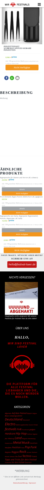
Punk (33, 447)
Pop (27, 447)
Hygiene (35, 434)
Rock (22, 451)
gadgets (32, 429)
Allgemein (8, 413)
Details (22, 189)
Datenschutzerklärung (20, 483)
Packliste (16, 447)
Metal (17, 442)
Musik (26, 442)
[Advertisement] (22, 122)
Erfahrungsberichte (22, 425)
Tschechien (8, 462)
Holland (29, 434)
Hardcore (10, 433)
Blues (7, 416)
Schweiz (12, 456)
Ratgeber (8, 452)
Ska (16, 456)
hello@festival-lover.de (22, 264)
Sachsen (29, 452)
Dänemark (26, 420)
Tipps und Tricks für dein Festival (21, 459)
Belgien (35, 413)
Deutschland (13, 419)
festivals (10, 429)
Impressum (32, 483)
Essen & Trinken (33, 425)
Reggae (15, 452)
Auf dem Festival (19, 413)
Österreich (28, 462)
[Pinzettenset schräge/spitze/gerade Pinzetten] (22, 24)
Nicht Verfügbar (22, 67)
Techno (26, 456)
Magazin (25, 438)
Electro (10, 424)
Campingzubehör (15, 416)
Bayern (29, 413)
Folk (19, 429)
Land (18, 438)
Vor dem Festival (18, 462)
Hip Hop (21, 433)
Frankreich (25, 430)
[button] (6, 78)
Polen (22, 448)
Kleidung (11, 438)
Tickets (34, 456)
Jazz (6, 438)
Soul (20, 456)
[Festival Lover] (15, 5)
